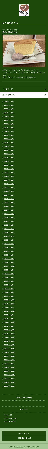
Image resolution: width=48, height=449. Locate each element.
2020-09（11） (9, 360)
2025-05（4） (9, 150)
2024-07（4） (9, 187)
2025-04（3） (9, 154)
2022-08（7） (9, 274)
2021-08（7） (9, 319)
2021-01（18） (9, 345)
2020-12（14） (9, 349)
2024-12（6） (9, 169)
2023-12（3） (9, 214)
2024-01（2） (9, 210)
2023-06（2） (9, 236)
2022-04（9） (9, 289)
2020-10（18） (9, 356)
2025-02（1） (9, 161)
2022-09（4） (9, 270)
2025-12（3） (9, 124)
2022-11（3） (9, 262)
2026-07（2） (9, 101)
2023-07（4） (9, 232)
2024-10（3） (9, 176)
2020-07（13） (9, 367)
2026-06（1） (9, 105)
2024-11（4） (9, 172)
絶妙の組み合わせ (10, 32)
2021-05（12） (9, 330)
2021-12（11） (9, 304)
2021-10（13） (9, 311)
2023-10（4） (9, 221)
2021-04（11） (9, 334)
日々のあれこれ (8, 95)
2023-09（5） (9, 225)
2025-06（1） (9, 146)
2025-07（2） (9, 143)
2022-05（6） (9, 285)
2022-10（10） (9, 266)
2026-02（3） (9, 116)
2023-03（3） (9, 247)
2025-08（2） (9, 139)
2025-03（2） (9, 157)
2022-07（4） (9, 277)
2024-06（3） (9, 191)
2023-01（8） (9, 255)
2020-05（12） (9, 375)
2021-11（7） (9, 307)
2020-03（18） (9, 382)
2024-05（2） (9, 195)
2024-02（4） (9, 206)
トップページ (7, 89)
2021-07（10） (9, 322)
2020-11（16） (9, 352)
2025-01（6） (9, 165)
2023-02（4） (9, 251)
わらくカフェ (18, 447)
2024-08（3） (9, 184)
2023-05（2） (9, 240)
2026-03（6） (9, 113)
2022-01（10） (9, 300)
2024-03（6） (9, 202)
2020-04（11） (9, 378)
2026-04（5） (9, 109)
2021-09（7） (9, 315)
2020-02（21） (9, 386)
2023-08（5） (9, 229)
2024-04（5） (9, 199)
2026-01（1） (9, 120)
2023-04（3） (9, 244)
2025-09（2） (9, 135)
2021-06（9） (9, 326)
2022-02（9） (9, 296)
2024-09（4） (9, 180)
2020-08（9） (9, 363)
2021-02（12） (9, 341)
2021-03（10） (9, 337)
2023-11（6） (9, 217)
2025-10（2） (9, 131)
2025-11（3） (9, 128)
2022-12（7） (9, 259)
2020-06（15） (9, 371)
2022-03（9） (9, 292)
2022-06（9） (9, 281)
